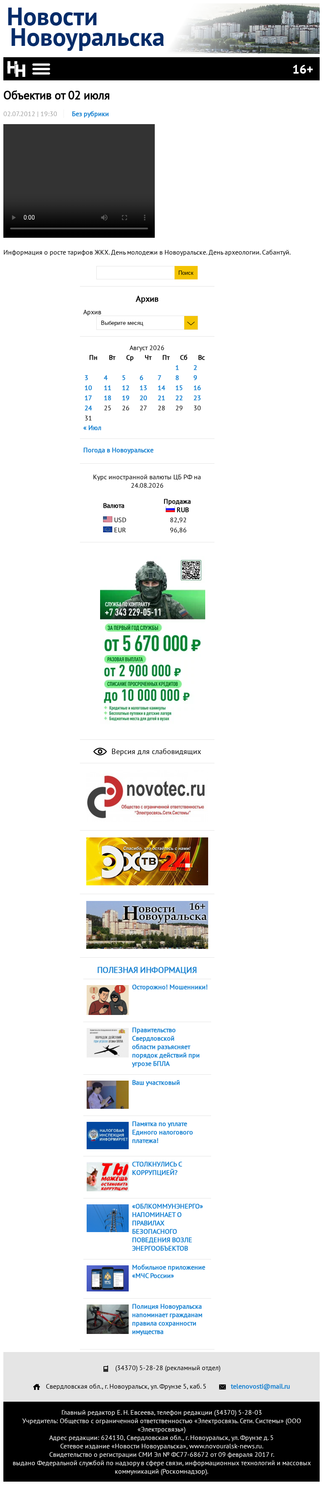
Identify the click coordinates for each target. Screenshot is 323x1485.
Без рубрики (90, 113)
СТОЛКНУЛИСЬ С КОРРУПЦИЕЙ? (157, 1168)
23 (197, 397)
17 (88, 397)
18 (107, 397)
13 (143, 387)
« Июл (92, 427)
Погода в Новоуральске (118, 450)
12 (126, 387)
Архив (92, 312)
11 (107, 387)
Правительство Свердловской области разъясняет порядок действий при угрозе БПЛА (166, 1046)
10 (88, 387)
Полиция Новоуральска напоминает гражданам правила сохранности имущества (167, 1319)
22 (179, 397)
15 (179, 387)
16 (197, 387)
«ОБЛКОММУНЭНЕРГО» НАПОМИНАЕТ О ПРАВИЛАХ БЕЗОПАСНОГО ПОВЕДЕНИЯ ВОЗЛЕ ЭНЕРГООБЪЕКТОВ (167, 1227)
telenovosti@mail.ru (260, 1386)
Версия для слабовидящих (155, 751)
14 (161, 387)
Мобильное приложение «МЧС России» (168, 1271)
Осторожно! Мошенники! (170, 987)
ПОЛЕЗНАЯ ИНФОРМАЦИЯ (147, 969)
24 (88, 408)
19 (126, 397)
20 (143, 397)
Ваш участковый (156, 1082)
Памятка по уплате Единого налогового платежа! (162, 1132)
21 (161, 397)
